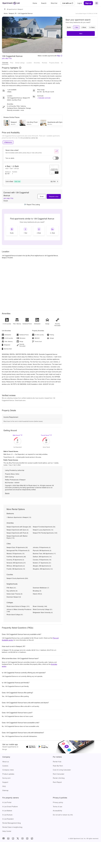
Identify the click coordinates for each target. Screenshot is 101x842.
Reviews (44, 63)
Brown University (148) (40, 606)
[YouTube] (22, 838)
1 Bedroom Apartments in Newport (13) (19, 517)
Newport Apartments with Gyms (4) (18, 530)
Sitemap (5, 790)
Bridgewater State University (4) (43, 612)
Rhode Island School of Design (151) (18, 606)
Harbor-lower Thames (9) (14, 594)
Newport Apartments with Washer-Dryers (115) (17, 537)
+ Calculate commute (43, 98)
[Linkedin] (8, 838)
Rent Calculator (58, 774)
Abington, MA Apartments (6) (42, 566)
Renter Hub (57, 761)
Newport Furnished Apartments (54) (44, 527)
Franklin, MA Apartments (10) (16, 569)
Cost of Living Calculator (62, 770)
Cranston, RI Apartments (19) (42, 560)
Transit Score (45, 435)
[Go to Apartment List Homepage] (11, 3)
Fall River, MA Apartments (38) (16, 557)
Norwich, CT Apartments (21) (42, 563)
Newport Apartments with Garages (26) (19, 527)
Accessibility (57, 810)
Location (29, 63)
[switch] (56, 158)
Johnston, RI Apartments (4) (41, 547)
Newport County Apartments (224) (17, 578)
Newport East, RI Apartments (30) (17, 547)
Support (5, 782)
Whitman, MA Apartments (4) (16, 566)
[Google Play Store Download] (43, 747)
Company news (8, 770)
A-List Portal (6, 802)
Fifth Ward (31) (11, 588)
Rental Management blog (11, 823)
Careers (5, 766)
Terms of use (57, 806)
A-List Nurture (7, 815)
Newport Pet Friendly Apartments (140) (45, 533)
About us (5, 761)
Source (7, 493)
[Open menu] (96, 3)
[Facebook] (13, 838)
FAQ (4, 786)
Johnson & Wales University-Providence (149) (19, 610)
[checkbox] (12, 231)
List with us (66, 3)
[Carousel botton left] (5, 35)
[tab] (8, 142)
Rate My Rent (58, 766)
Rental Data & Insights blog (12, 827)
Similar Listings (20, 63)
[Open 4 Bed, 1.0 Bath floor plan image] (54, 170)
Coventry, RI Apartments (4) (15, 560)
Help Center (6, 831)
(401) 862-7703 (7, 58)
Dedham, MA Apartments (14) (42, 557)
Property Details (54, 63)
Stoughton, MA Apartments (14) (43, 569)
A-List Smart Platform (10, 806)
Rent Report (57, 782)
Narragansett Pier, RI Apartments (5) (18, 550)
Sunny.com (6, 778)
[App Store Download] (31, 747)
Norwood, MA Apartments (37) (16, 563)
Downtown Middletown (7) (41, 588)
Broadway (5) (37, 591)
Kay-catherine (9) (12, 591)
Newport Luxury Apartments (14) (43, 530)
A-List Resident (8, 819)
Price (11, 63)
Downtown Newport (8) (14, 597)
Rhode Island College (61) (15, 614)
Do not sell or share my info (63, 815)
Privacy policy (58, 802)
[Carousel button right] (59, 35)
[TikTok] (32, 838)
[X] (18, 838)
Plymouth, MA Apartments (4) (42, 550)
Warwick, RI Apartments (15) (15, 554)
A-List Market (7, 810)
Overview (5, 63)
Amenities (37, 63)
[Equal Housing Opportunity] (3, 838)
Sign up (88, 3)
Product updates (8, 774)
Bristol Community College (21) (42, 609)
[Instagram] (27, 838)
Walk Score (17, 435)
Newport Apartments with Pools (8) (17, 533)
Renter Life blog (59, 778)
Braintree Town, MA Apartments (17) (44, 554)
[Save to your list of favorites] (59, 20)
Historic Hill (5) (37, 594)
